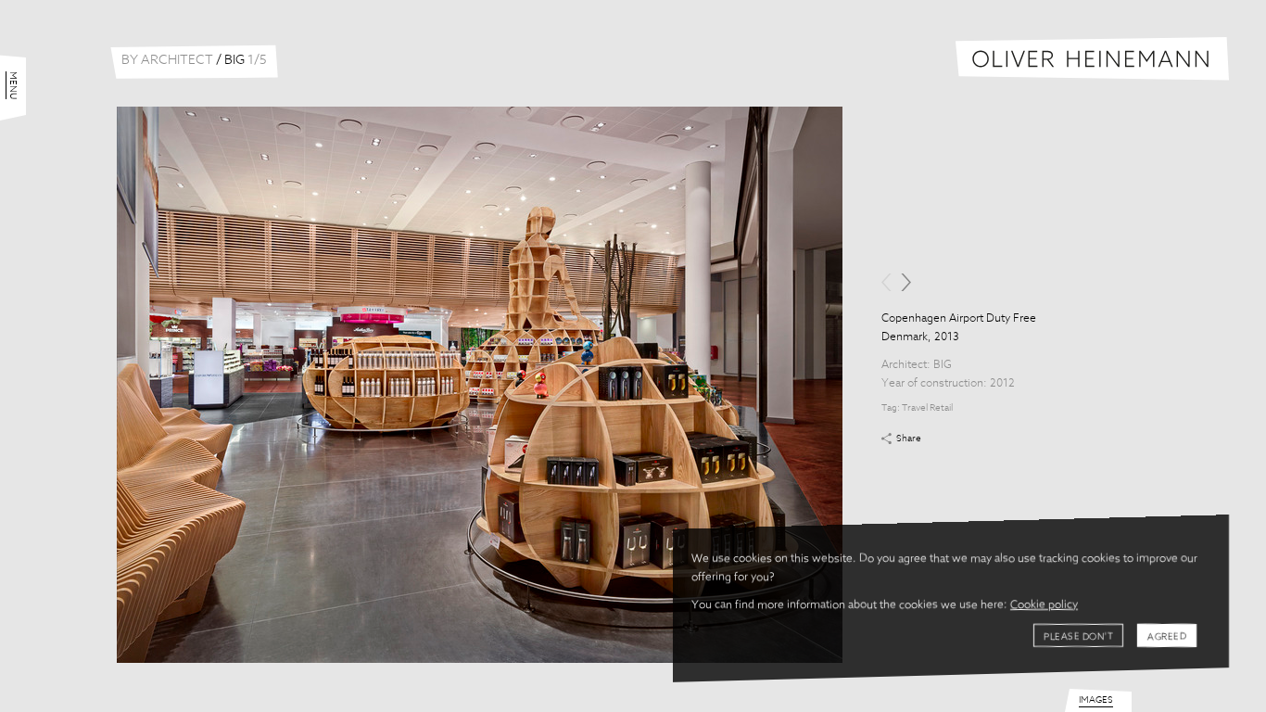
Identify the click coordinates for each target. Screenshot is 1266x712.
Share (908, 438)
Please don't (1078, 637)
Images (1096, 700)
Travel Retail (927, 408)
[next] (906, 282)
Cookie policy (1044, 605)
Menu (13, 85)
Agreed (1166, 637)
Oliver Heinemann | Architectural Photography (1092, 59)
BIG (942, 365)
